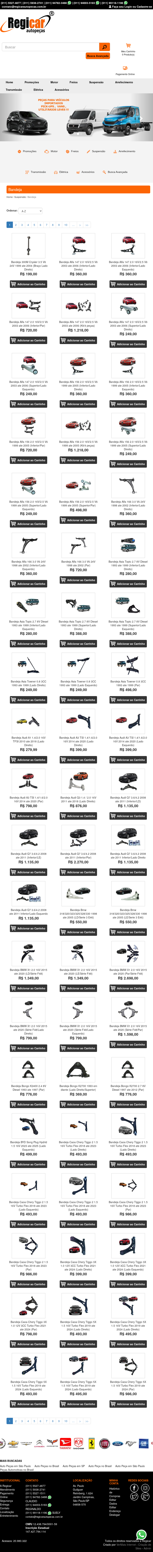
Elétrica (38, 89)
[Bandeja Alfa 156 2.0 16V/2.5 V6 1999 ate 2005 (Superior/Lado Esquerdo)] (28, 485)
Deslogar (114, 1515)
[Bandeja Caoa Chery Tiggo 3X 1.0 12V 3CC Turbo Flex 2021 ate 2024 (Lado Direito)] (78, 1245)
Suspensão (96, 82)
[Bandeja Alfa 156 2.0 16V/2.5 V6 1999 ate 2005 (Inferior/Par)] (28, 425)
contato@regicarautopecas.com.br (44, 1516)
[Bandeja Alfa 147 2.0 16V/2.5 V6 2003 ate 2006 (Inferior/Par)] (28, 305)
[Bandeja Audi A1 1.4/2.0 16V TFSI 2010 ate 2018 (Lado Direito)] (28, 721)
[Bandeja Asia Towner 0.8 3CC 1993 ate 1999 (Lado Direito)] (28, 665)
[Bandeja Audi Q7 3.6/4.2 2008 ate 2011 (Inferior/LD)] (128, 781)
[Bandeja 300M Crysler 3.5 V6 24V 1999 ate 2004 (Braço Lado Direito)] (28, 245)
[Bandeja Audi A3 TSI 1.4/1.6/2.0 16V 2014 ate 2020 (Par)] (28, 781)
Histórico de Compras (114, 1492)
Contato (4, 1508)
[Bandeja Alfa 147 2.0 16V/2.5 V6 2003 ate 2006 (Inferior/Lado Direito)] (78, 245)
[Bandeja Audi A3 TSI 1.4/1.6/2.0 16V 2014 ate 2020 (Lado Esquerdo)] (128, 721)
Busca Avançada (98, 56)
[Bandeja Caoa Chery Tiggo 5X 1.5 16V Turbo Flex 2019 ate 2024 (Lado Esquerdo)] (28, 1365)
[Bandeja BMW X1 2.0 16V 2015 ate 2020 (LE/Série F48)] (78, 953)
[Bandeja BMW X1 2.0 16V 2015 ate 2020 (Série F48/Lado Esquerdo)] (78, 1009)
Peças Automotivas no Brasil (17, 1470)
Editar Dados (113, 1501)
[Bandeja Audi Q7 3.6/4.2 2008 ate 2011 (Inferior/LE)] (28, 837)
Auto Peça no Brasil (100, 1466)
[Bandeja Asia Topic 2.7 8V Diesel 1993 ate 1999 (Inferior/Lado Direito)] (128, 545)
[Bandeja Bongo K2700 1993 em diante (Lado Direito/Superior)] (78, 1069)
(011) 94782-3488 (56, 3)
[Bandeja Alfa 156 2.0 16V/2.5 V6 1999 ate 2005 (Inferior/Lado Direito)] (78, 365)
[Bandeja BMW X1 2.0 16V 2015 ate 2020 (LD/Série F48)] (28, 953)
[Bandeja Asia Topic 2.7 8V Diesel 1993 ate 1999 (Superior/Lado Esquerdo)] (128, 605)
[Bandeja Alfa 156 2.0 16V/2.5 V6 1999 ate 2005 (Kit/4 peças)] (78, 425)
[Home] (28, 21)
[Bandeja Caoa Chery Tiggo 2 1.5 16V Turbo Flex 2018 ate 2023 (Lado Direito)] (78, 1126)
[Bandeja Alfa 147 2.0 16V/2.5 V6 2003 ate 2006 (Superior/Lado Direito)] (128, 305)
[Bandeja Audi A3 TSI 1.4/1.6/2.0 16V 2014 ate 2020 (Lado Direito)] (78, 721)
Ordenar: (12, 210)
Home (9, 82)
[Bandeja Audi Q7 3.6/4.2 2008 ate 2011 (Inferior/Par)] (78, 837)
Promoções (32, 82)
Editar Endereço (115, 1509)
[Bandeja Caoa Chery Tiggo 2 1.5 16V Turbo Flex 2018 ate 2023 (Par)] (128, 1185)
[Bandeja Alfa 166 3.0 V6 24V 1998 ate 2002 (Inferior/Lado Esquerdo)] (28, 545)
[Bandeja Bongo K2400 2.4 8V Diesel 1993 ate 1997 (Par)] (28, 1069)
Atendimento (7, 1489)
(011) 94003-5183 (84, 3)
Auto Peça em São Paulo (130, 1466)
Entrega (4, 1504)
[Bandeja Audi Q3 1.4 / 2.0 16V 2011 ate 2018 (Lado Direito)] (78, 781)
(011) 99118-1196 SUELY (43, 1512)
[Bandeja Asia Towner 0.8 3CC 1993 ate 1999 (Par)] (128, 665)
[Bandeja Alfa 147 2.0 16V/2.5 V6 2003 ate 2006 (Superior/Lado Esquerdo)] (28, 365)
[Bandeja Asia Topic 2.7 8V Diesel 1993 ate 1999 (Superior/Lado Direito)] (78, 605)
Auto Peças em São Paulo (15, 1466)
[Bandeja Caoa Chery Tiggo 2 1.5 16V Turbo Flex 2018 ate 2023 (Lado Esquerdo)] (28, 1185)
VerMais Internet (126, 1544)
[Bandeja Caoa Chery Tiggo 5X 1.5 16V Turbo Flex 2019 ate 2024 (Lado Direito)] (78, 1305)
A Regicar (6, 1486)
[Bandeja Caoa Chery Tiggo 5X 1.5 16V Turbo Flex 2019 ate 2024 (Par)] (128, 1365)
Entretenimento (9, 1515)
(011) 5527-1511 (36, 1493)
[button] (11, 117)
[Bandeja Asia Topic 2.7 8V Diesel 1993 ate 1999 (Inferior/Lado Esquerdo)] (28, 605)
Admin (147, 1548)
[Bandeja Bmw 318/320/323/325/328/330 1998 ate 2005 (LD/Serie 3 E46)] (78, 893)
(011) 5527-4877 (11, 3)
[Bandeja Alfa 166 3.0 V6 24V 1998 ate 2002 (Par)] (78, 545)
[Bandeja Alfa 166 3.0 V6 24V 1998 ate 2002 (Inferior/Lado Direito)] (128, 485)
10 (65, 225)
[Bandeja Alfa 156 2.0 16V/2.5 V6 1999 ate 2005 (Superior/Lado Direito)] (128, 425)
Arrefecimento (124, 82)
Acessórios (62, 89)
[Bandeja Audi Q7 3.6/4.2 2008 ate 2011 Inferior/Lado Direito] (128, 837)
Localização (7, 1512)
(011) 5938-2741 (33, 3)
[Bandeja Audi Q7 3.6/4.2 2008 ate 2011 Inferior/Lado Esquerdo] (28, 893)
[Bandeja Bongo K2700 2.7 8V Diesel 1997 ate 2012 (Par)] (128, 1069)
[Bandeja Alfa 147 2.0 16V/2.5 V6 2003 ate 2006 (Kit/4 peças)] (78, 305)
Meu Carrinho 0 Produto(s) (128, 53)
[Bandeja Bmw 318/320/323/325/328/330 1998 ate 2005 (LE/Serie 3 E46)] (128, 893)
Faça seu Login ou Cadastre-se (131, 6)
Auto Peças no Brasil (47, 1466)
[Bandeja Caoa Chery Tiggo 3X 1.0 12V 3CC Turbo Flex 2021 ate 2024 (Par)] (28, 1305)
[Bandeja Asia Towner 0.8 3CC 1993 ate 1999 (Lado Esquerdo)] (78, 665)
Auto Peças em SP (74, 1466)
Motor (54, 82)
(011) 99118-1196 (112, 3)
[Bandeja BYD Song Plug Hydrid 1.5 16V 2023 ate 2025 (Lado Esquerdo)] (28, 1126)
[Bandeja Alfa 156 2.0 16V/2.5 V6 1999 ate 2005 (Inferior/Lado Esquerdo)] (128, 365)
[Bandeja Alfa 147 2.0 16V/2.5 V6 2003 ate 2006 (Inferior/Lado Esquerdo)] (128, 245)
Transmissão (14, 89)
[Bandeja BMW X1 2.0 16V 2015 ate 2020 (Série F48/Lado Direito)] (28, 1009)
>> (86, 225)
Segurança (6, 1501)
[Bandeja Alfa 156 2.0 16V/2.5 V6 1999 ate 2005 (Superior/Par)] (78, 485)
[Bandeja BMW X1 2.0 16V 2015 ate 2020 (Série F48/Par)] (128, 1009)
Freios (74, 82)
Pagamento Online (125, 74)
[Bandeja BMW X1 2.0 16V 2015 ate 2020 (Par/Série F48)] (128, 953)
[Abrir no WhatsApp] (69, 3)
